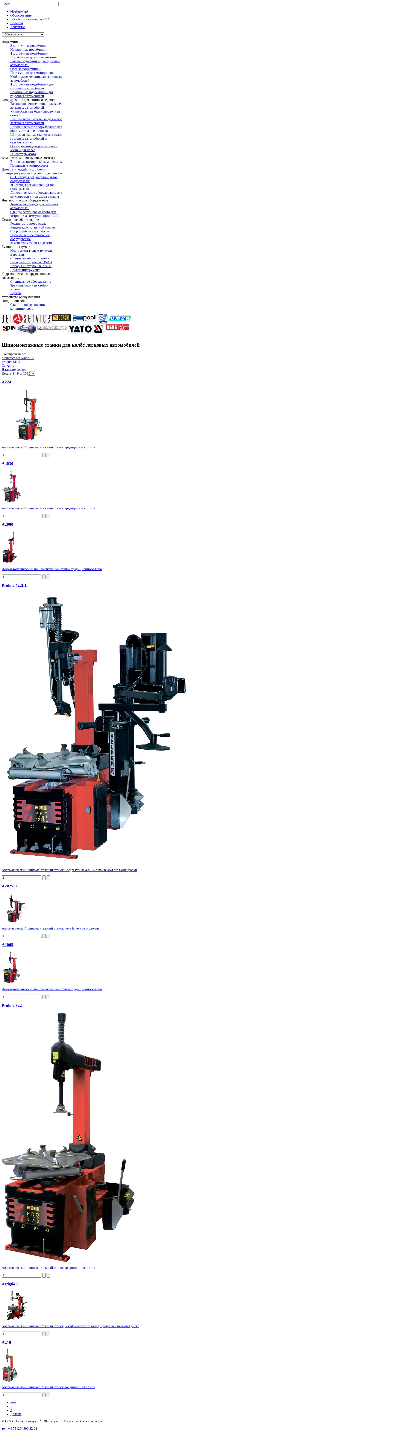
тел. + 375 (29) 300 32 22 (19, 1428)
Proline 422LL (14, 585)
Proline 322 (12, 1005)
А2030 (7, 463)
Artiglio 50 (11, 1284)
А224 (6, 382)
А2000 (7, 524)
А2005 (7, 944)
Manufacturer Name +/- (18, 358)
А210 (6, 1342)
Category (8, 365)
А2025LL (10, 886)
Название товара (14, 369)
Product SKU (11, 362)
